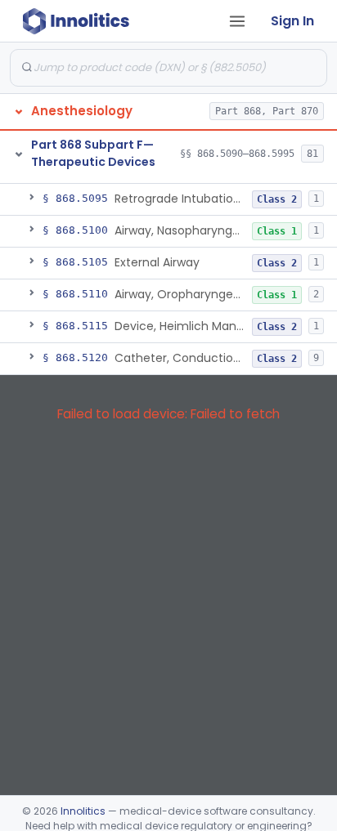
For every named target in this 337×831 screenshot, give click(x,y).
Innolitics (83, 811)
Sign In (292, 20)
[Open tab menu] (237, 21)
